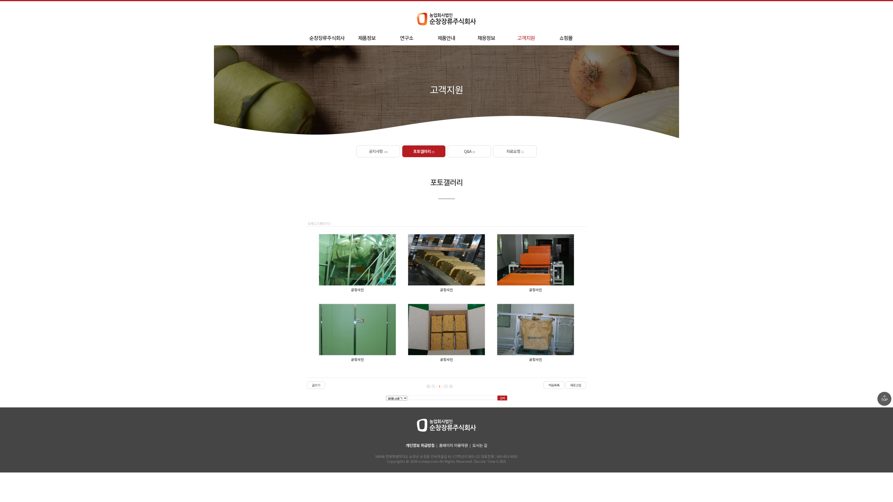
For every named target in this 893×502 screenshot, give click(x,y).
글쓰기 (316, 385)
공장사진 (357, 289)
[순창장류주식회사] (446, 25)
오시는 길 (479, 445)
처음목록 (554, 385)
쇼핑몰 (566, 37)
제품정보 (367, 37)
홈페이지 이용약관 (453, 445)
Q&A (469, 151)
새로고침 (575, 385)
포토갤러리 (423, 151)
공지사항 (378, 151)
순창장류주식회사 (327, 37)
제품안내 (446, 37)
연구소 (406, 37)
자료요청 (515, 151)
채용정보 (486, 37)
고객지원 (526, 37)
